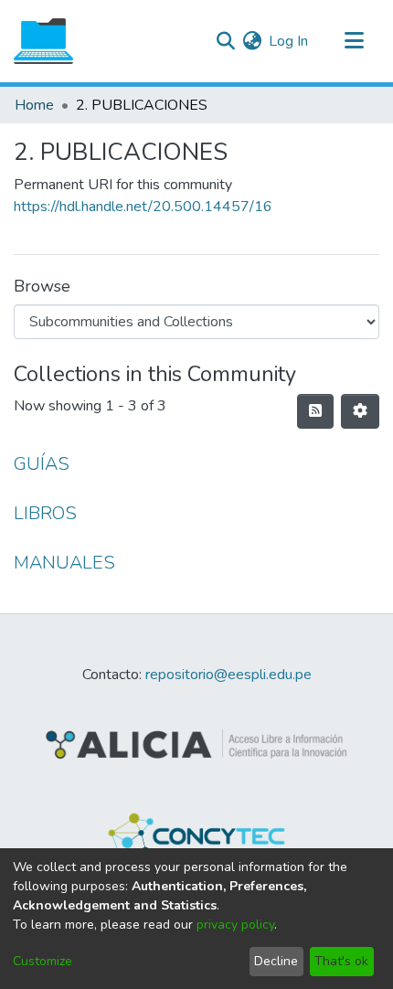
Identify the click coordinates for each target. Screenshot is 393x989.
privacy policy (235, 924)
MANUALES (64, 562)
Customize (42, 961)
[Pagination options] (360, 411)
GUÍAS (41, 464)
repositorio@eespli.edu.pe (228, 675)
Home (34, 105)
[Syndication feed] (315, 411)
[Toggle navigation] (353, 41)
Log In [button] (289, 41)
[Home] (43, 41)
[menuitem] (251, 41)
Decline (276, 961)
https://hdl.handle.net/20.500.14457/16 (143, 207)
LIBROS (45, 513)
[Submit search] (225, 41)
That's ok (341, 961)
